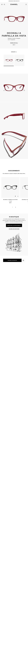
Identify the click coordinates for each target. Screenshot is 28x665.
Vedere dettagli (14, 42)
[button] (14, 4)
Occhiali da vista (17, 289)
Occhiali (10, 289)
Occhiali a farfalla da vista (10, 199)
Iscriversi (3, 283)
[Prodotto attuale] (9, 60)
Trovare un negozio (12, 260)
